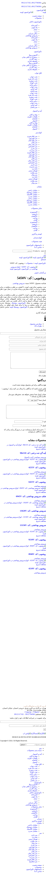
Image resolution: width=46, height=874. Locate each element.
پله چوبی (34, 27)
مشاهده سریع (41, 449)
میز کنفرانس (32, 146)
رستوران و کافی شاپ (29, 57)
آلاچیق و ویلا (33, 55)
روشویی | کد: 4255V (37, 467)
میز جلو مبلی (32, 140)
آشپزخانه (34, 25)
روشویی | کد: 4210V (37, 568)
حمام (35, 29)
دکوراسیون (38, 51)
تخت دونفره (33, 81)
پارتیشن (34, 214)
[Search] (45, 253)
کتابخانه (34, 119)
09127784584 (36, 3)
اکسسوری (33, 212)
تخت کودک (33, 83)
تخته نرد (34, 169)
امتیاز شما (42, 400)
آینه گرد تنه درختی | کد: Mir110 (33, 453)
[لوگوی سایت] (39, 12)
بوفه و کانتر (33, 115)
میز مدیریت (33, 150)
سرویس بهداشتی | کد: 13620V (33, 511)
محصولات (29, 263)
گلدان (35, 220)
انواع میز (39, 132)
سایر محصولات (36, 208)
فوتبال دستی (32, 171)
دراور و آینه (33, 85)
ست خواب (33, 87)
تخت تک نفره (32, 79)
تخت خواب (33, 77)
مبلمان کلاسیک (32, 194)
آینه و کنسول (37, 111)
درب (35, 31)
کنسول (34, 121)
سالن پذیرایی (32, 33)
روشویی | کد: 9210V (37, 539)
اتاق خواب (38, 73)
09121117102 (26, 3)
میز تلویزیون (33, 138)
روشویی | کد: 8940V (37, 554)
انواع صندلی (37, 238)
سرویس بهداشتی (31, 35)
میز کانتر (34, 142)
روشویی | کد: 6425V (37, 482)
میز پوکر (34, 175)
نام (44, 422)
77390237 (36, 712)
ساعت (35, 218)
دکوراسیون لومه (40, 263)
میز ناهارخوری (32, 136)
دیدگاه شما (41, 404)
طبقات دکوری (32, 117)
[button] (23, 316)
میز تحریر (34, 148)
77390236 (27, 712)
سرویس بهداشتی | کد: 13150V (33, 525)
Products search (39, 251)
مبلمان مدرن (32, 196)
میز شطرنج (33, 861)
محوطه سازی (32, 61)
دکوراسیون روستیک (18, 303)
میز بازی (34, 835)
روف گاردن (33, 59)
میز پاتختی (33, 91)
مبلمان (39, 187)
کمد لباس (34, 89)
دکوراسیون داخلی (35, 22)
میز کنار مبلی (32, 144)
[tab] (21, 324)
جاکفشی (34, 216)
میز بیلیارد (33, 173)
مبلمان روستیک (32, 192)
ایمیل (43, 425)
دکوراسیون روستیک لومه (19, 307)
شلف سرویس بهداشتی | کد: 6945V (31, 496)
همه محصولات (37, 241)
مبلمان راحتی (32, 190)
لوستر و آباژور (37, 234)
